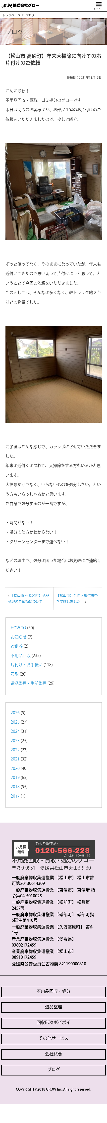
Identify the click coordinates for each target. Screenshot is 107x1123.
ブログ (53, 1069)
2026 (15, 713)
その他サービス (53, 1038)
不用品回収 (21, 656)
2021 (15, 759)
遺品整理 (53, 1007)
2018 (15, 787)
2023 (15, 741)
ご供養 (17, 646)
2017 (15, 796)
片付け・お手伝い (27, 665)
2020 (15, 768)
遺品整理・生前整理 (29, 683)
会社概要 (53, 1054)
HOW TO (18, 628)
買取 (15, 674)
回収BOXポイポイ (53, 1022)
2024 (15, 731)
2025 (15, 722)
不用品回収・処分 (53, 991)
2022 (15, 750)
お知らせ (19, 637)
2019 (15, 778)
